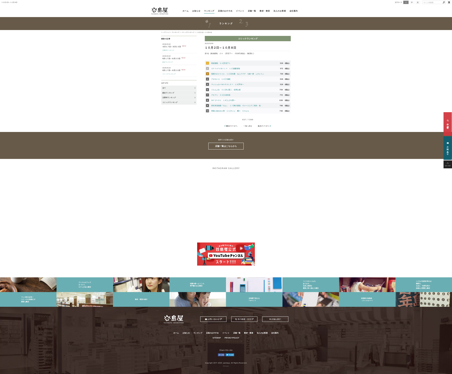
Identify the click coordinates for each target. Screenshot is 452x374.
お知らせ (196, 11)
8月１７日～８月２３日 (171, 58)
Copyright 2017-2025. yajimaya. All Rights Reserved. (226, 363)
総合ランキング (167, 62)
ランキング (209, 11)
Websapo (226, 366)
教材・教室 (265, 11)
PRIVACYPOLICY (232, 338)
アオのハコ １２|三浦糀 (220, 79)
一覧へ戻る (248, 126)
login (449, 2)
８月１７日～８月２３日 (171, 47)
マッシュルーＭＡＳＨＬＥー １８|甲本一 (227, 84)
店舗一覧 (252, 11)
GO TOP (448, 166)
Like (222, 355)
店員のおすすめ (225, 11)
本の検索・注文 (448, 124)
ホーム (186, 11)
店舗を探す (276, 319)
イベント (240, 11)
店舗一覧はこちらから (226, 146)
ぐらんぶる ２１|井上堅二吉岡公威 (225, 90)
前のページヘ (232, 126)
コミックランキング (248, 38)
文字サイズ (398, 2)
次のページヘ (263, 126)
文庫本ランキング (168, 50)
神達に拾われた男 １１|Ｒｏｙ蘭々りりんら (230, 111)
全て (164, 88)
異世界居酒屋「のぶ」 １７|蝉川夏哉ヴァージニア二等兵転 (236, 106)
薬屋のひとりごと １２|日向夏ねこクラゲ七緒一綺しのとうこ (237, 74)
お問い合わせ (448, 149)
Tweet (231, 355)
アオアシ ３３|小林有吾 (220, 95)
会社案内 (294, 11)
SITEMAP (217, 338)
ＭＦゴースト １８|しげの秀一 (223, 100)
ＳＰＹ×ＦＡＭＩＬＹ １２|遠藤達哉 (225, 68)
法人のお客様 (280, 11)
